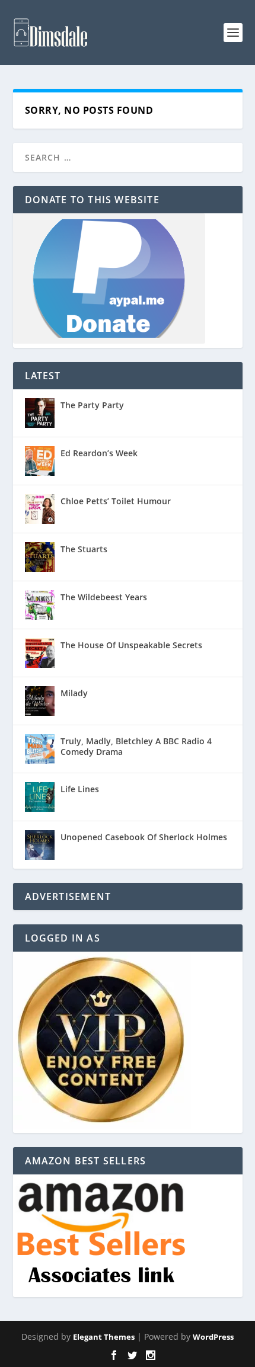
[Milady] (40, 701)
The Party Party (92, 405)
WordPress (213, 1336)
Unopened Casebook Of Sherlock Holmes (143, 837)
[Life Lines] (40, 797)
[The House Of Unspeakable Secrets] (40, 653)
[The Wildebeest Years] (40, 605)
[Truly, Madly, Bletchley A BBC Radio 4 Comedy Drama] (40, 749)
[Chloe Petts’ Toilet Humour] (40, 509)
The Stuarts (83, 549)
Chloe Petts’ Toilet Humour (115, 501)
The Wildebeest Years (103, 597)
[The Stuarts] (40, 557)
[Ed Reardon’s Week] (40, 461)
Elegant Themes (104, 1336)
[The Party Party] (40, 413)
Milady (74, 693)
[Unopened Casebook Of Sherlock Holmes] (40, 845)
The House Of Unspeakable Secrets (131, 645)
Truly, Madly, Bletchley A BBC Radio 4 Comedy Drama (136, 746)
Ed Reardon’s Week (99, 453)
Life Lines (79, 789)
